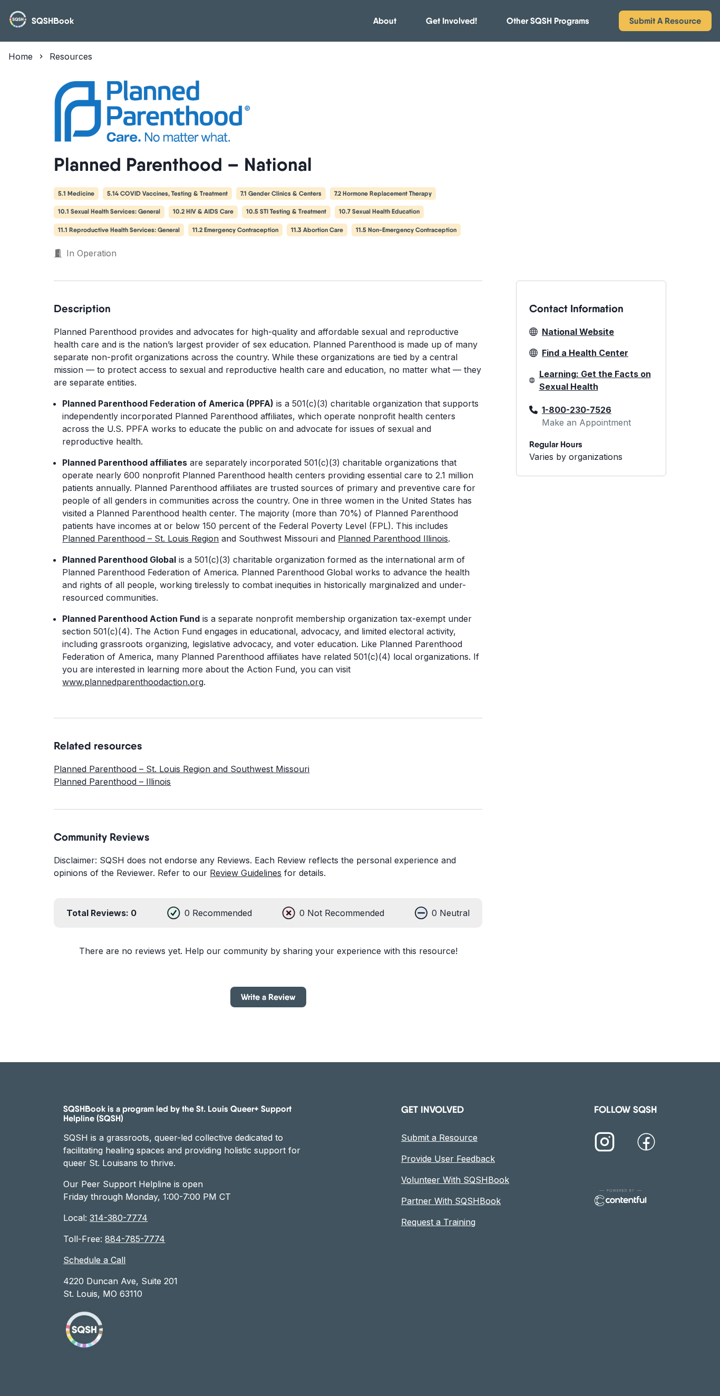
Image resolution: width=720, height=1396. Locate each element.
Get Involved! (451, 21)
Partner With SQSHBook (451, 1201)
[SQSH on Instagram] (604, 1143)
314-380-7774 (119, 1217)
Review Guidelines (245, 873)
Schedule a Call (94, 1260)
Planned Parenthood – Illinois (112, 781)
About (384, 21)
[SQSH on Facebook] (646, 1143)
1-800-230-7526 (576, 410)
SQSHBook (53, 21)
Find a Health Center (585, 353)
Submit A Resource (665, 20)
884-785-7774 (135, 1239)
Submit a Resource (439, 1137)
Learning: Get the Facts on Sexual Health (595, 380)
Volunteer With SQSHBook (455, 1179)
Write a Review (268, 996)
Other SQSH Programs (548, 21)
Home (20, 56)
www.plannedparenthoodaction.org (132, 682)
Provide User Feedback (448, 1158)
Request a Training (438, 1222)
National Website (578, 331)
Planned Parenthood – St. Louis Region (140, 538)
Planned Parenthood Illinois (393, 538)
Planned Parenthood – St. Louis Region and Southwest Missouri (181, 769)
